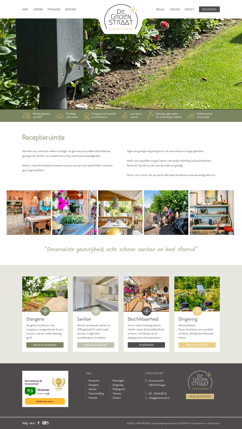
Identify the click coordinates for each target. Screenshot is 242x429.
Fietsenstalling (96, 393)
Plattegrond (119, 389)
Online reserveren (200, 396)
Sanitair (93, 389)
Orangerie (94, 384)
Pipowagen (54, 9)
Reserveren (209, 9)
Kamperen (94, 380)
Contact (189, 9)
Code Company (214, 423)
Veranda (93, 397)
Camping (38, 9)
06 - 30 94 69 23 (158, 393)
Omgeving (70, 9)
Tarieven (174, 9)
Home (25, 9)
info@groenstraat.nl (159, 397)
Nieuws (160, 9)
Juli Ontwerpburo (196, 423)
